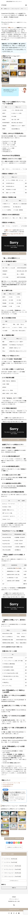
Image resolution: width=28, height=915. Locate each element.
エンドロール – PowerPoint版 (10, 862)
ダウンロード (5, 64)
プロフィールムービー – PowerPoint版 (12, 876)
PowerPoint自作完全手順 (8, 784)
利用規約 (14, 896)
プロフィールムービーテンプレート (14, 233)
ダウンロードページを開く (14, 253)
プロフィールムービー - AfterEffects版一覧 (14, 85)
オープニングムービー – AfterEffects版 (12, 865)
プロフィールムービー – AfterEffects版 (12, 872)
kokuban (4, 235)
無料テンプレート (9, 230)
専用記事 (17, 568)
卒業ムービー (11, 27)
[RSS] (14, 905)
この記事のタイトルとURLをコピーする (14, 847)
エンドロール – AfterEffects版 (10, 858)
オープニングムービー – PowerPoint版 (12, 869)
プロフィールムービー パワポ (7, 19)
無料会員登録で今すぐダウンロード (14, 1)
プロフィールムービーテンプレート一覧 (11, 782)
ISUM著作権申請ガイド (8, 786)
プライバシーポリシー (14, 899)
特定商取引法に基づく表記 (14, 901)
